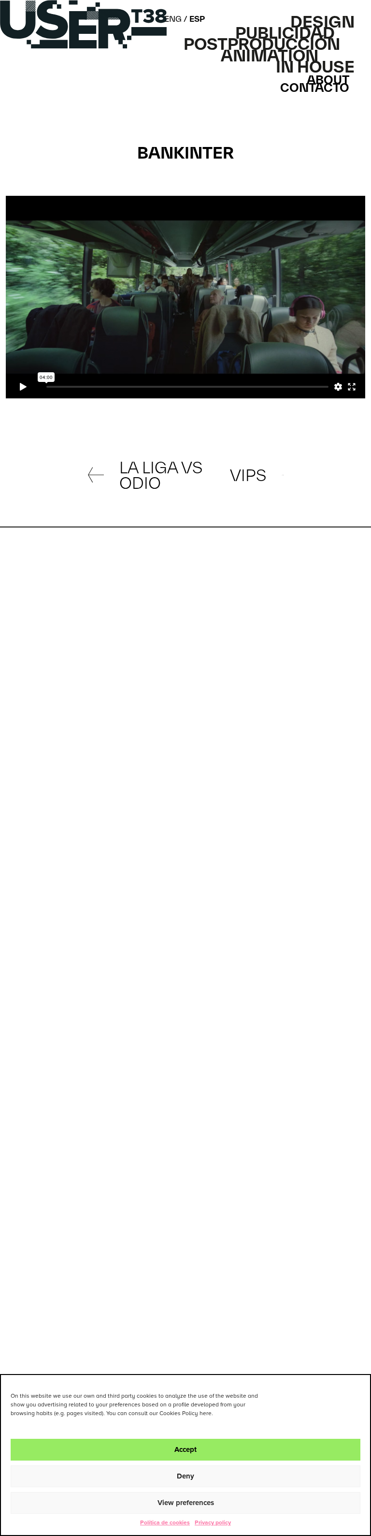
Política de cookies (165, 1523)
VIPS (248, 475)
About (328, 80)
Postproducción (262, 44)
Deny (185, 1476)
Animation (269, 55)
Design (322, 22)
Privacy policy (213, 1523)
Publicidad (285, 33)
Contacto (314, 88)
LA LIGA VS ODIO (160, 475)
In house (315, 67)
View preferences (185, 1503)
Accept (185, 1449)
